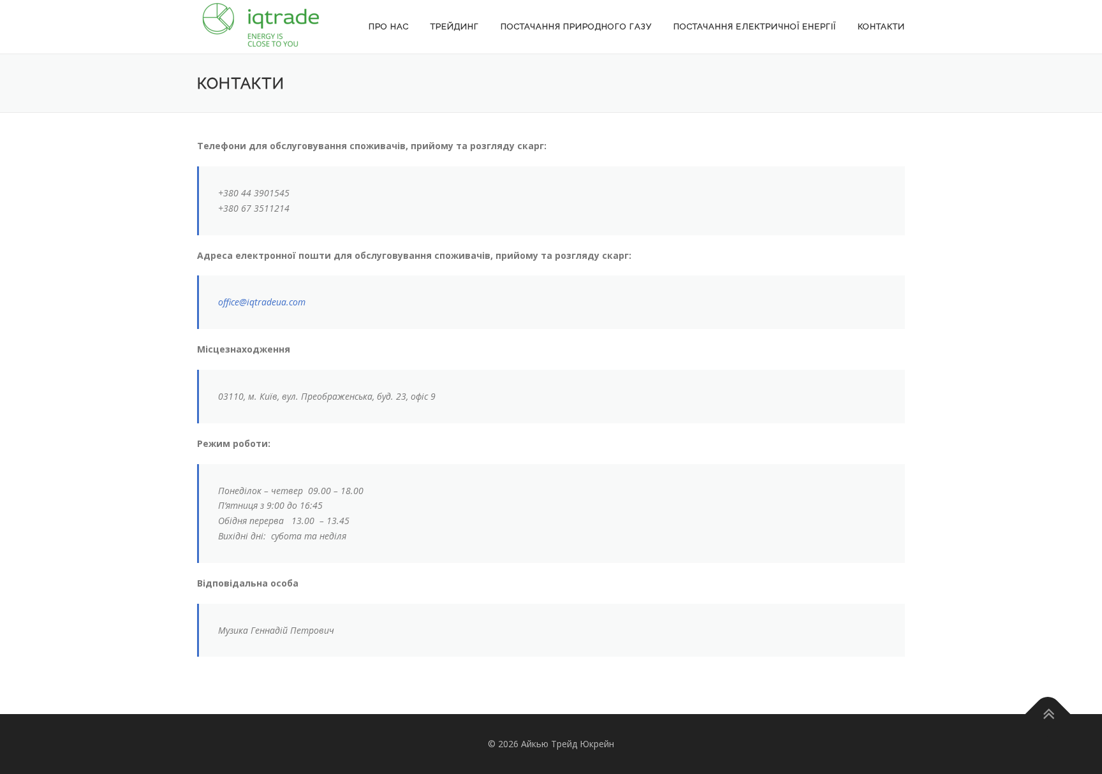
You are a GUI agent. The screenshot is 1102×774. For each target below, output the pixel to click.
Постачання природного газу (576, 26)
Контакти (881, 26)
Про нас (389, 26)
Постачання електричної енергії (754, 26)
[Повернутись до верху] (1048, 714)
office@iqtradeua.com (261, 302)
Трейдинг (454, 26)
